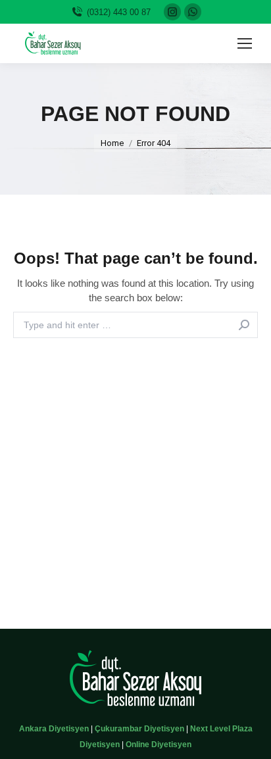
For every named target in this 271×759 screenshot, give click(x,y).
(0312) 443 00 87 (119, 12)
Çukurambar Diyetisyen (139, 728)
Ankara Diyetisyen (54, 728)
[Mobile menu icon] (245, 43)
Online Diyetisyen (158, 744)
